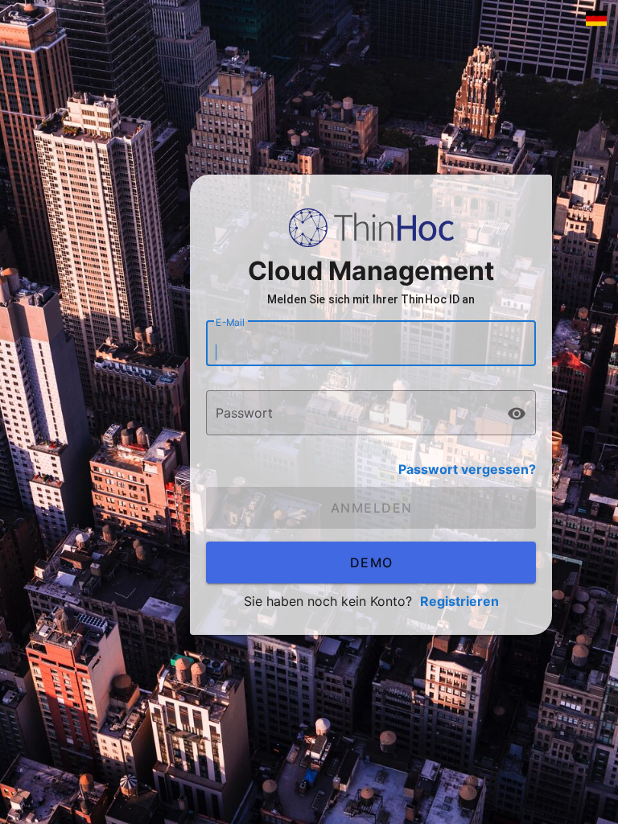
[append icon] (516, 413)
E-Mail (230, 322)
